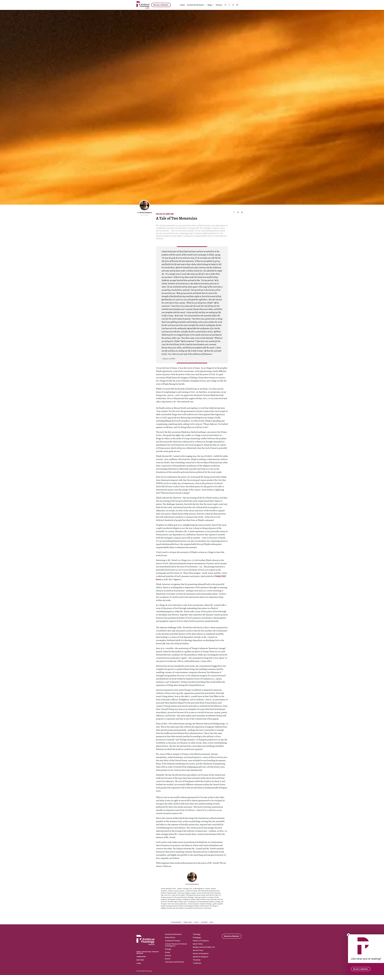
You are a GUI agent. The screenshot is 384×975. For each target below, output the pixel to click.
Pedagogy (197, 937)
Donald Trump (188, 922)
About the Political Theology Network (147, 952)
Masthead (140, 960)
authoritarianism (176, 922)
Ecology (168, 949)
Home (182, 5)
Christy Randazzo (145, 212)
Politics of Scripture (165, 214)
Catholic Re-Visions (172, 941)
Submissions (141, 956)
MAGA (211, 922)
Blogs (210, 5)
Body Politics (170, 937)
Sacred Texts (198, 950)
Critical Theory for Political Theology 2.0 (176, 945)
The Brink (196, 960)
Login (138, 963)
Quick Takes (198, 944)
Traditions (197, 963)
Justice (196, 922)
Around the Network (195, 5)
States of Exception (200, 953)
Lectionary (204, 922)
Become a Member (160, 5)
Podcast (219, 5)
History (168, 955)
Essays (167, 952)
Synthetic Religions (200, 957)
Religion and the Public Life (204, 947)
